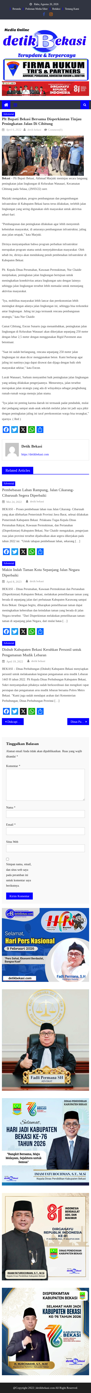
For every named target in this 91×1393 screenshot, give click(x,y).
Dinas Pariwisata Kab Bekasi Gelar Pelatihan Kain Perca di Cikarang (80, 721)
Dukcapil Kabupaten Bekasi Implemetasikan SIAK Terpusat (15, 721)
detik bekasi (34, 129)
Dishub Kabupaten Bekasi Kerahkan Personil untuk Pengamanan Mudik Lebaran (41, 652)
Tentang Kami (72, 8)
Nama (10, 807)
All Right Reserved (66, 1387)
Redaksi (56, 8)
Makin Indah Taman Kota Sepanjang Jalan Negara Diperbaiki (41, 572)
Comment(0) (55, 129)
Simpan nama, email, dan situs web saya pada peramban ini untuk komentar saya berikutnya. (19, 875)
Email (11, 824)
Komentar (13, 766)
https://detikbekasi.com (35, 454)
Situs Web (12, 841)
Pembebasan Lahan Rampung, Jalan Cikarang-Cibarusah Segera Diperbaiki (38, 493)
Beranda (16, 8)
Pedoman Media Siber (36, 8)
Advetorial (8, 114)
